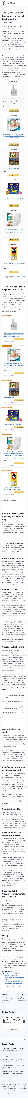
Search (3, 1037)
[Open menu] (25, 3)
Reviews (4, 10)
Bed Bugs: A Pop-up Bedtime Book (14, 198)
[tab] (11, 1029)
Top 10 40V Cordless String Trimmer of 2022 (21, 997)
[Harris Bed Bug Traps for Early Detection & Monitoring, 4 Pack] (14, 260)
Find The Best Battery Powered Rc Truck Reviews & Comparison (7, 998)
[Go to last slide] (4, 1021)
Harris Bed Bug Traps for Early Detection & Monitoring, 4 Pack (12, 488)
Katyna (5, 22)
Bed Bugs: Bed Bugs (14, 168)
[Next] (24, 1021)
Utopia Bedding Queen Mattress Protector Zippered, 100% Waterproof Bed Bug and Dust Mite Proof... (14, 135)
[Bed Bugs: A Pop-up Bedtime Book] (14, 195)
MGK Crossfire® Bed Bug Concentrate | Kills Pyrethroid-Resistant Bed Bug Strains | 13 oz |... (14, 101)
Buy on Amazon (14, 110)
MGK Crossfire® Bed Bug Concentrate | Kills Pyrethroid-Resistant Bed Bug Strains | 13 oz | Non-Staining (14, 334)
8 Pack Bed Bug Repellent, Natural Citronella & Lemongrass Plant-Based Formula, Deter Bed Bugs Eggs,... (14, 231)
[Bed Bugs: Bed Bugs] (13, 165)
